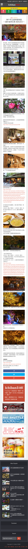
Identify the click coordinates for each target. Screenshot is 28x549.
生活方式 (15, 17)
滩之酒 (16, 546)
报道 (9, 546)
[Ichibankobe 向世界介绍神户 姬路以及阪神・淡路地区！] (14, 4)
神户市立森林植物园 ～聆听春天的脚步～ (17, 475)
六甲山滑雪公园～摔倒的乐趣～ (17, 480)
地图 (19, 546)
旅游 (12, 17)
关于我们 (23, 546)
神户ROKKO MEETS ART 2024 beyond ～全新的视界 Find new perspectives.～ (17, 508)
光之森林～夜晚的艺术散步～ (16, 499)
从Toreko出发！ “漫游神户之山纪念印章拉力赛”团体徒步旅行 (17, 495)
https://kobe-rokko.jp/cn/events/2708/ (11, 124)
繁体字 (25, 1)
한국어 (21, 1)
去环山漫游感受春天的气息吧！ (17, 467)
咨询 (26, 546)
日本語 (10, 1)
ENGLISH (15, 1)
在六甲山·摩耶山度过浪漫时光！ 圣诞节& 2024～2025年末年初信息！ (17, 488)
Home (6, 546)
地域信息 (12, 546)
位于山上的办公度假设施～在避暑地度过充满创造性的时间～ (17, 515)
